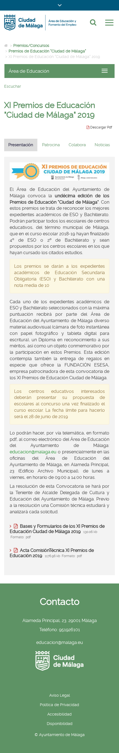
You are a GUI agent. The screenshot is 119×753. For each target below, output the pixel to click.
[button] (59, 5)
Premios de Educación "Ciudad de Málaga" (47, 51)
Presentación (20, 144)
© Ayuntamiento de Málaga (60, 734)
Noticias (102, 144)
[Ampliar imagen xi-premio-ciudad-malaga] (59, 171)
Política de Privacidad (59, 705)
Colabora (77, 144)
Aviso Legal (59, 695)
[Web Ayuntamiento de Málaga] (59, 661)
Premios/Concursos (31, 45)
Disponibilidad (60, 723)
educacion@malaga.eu (33, 451)
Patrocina (51, 144)
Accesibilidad (59, 714)
